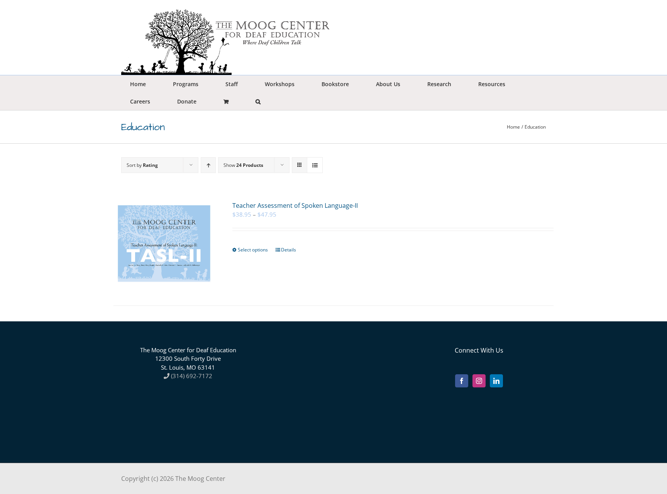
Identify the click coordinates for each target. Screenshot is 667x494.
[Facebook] (461, 380)
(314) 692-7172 (190, 376)
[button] (258, 101)
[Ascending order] (208, 165)
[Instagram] (479, 380)
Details (288, 249)
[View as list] (314, 165)
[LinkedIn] (496, 380)
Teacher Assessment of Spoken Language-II (295, 205)
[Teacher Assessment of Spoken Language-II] (164, 243)
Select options (253, 249)
